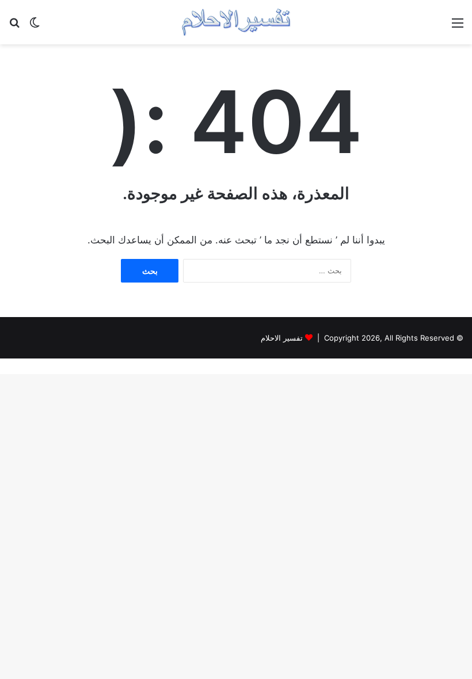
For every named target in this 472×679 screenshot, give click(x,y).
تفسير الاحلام (282, 337)
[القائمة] (457, 27)
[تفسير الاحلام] (236, 22)
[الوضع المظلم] (34, 27)
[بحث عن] (14, 27)
